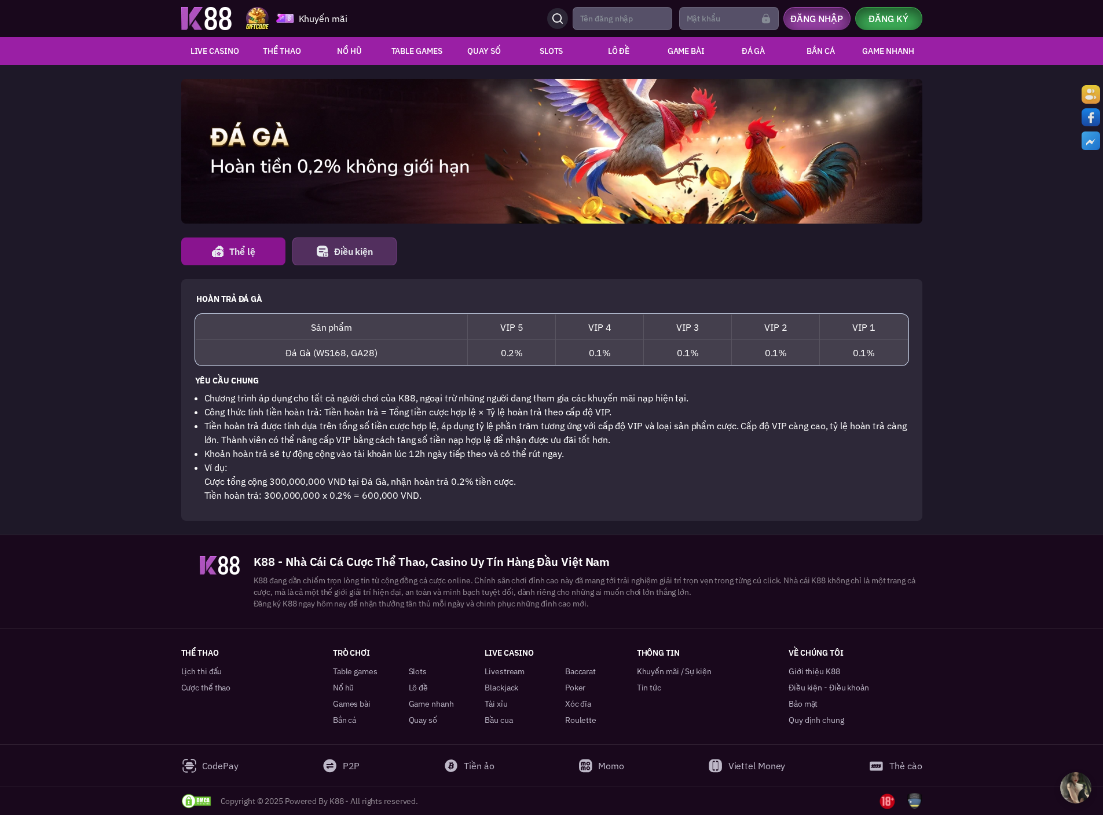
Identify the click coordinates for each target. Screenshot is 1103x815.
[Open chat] (1075, 787)
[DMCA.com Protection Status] (196, 801)
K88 (261, 580)
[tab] (233, 251)
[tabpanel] (551, 400)
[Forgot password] (766, 18)
